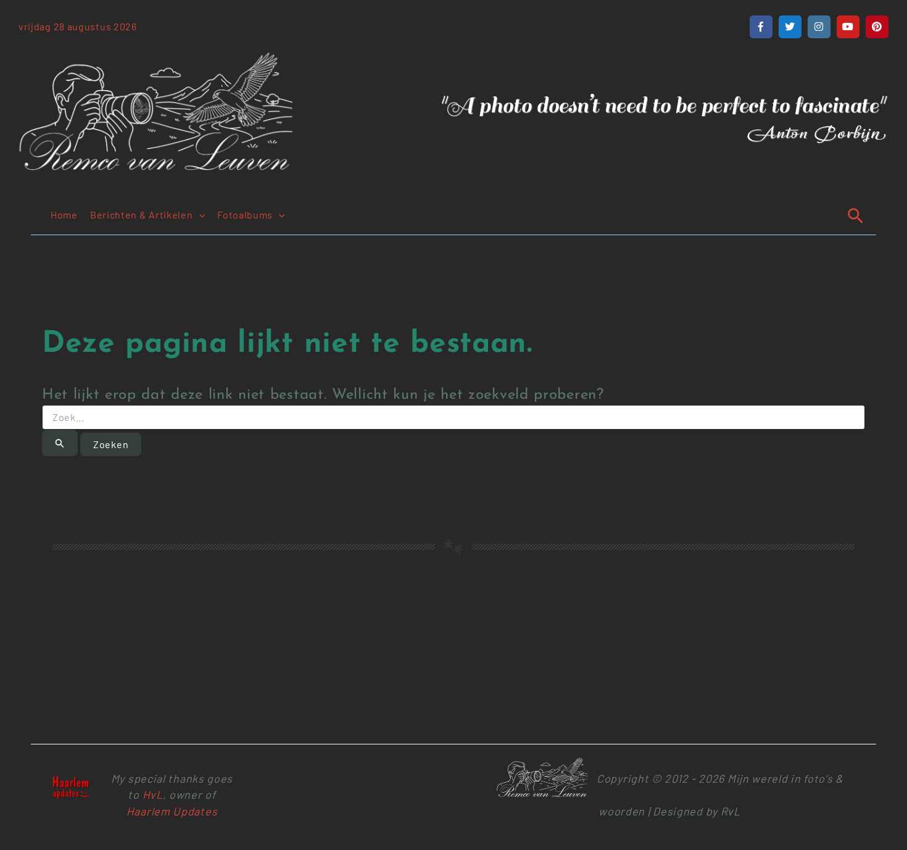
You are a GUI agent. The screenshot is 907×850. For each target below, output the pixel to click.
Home (64, 214)
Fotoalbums (245, 214)
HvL (153, 794)
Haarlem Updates (172, 811)
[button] (199, 214)
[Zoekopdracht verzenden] (60, 443)
